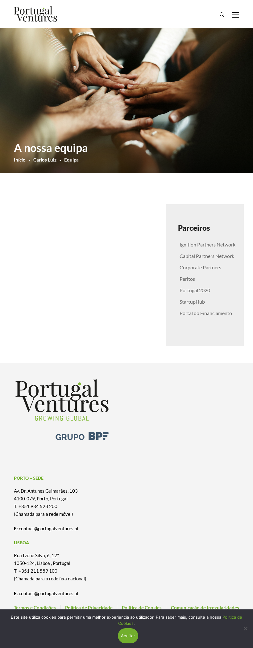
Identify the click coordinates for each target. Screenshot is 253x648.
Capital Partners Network (207, 256)
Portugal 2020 (195, 290)
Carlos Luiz (44, 159)
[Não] (245, 628)
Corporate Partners (200, 267)
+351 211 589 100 (38, 571)
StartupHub (192, 302)
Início (20, 159)
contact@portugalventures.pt (49, 528)
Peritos (187, 279)
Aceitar (128, 635)
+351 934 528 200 (38, 506)
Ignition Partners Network (207, 244)
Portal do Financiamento (206, 313)
